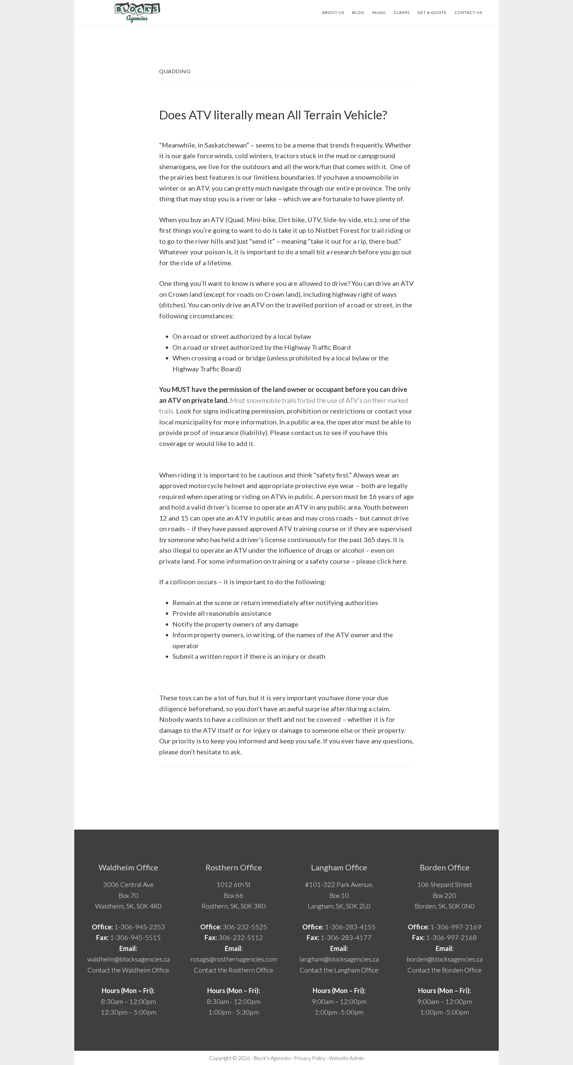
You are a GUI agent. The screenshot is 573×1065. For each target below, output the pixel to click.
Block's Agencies (272, 1058)
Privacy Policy (310, 1058)
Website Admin (346, 1058)
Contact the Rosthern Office (233, 970)
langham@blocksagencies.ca (339, 959)
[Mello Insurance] (137, 12)
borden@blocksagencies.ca (444, 959)
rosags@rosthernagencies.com (233, 959)
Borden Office (445, 867)
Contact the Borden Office (444, 970)
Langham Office (339, 867)
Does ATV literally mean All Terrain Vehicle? (273, 114)
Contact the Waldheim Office (128, 970)
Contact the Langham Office (339, 970)
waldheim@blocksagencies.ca (128, 959)
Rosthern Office (234, 867)
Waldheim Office (128, 867)
